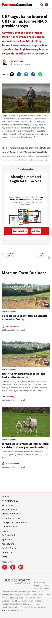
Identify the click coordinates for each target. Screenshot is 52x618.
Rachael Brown (12, 463)
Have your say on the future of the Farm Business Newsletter (23, 375)
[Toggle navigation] (46, 5)
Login (26, 190)
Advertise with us (10, 500)
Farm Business (9, 311)
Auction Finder (9, 548)
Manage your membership (14, 522)
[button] (41, 5)
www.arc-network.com (11, 610)
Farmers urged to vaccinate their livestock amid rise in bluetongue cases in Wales (25, 445)
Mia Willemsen (12, 326)
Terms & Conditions (11, 513)
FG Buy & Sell (8, 535)
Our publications (10, 526)
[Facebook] (12, 567)
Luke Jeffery (8, 396)
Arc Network (8, 543)
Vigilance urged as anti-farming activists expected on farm (24, 317)
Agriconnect (7, 539)
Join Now (36, 231)
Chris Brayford (17, 61)
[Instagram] (20, 567)
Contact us (7, 552)
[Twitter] (4, 567)
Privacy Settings (9, 509)
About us (6, 496)
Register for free (20, 231)
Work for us (7, 505)
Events (5, 531)
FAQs (4, 556)
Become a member (11, 518)
